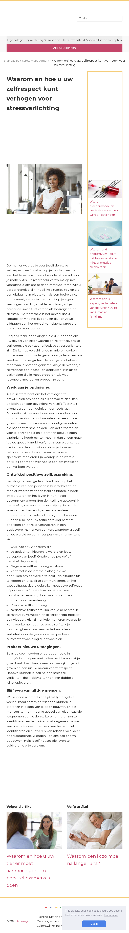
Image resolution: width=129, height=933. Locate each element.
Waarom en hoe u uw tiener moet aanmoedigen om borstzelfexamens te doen (30, 870)
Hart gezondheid (73, 40)
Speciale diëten (96, 40)
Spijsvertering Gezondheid (42, 40)
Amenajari (23, 921)
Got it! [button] (94, 923)
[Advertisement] (39, 18)
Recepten (115, 40)
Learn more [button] (111, 915)
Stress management (35, 60)
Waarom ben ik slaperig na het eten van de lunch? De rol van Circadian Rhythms (104, 307)
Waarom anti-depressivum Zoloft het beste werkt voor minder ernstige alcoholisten (104, 258)
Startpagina (11, 60)
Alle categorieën (64, 47)
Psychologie (15, 40)
